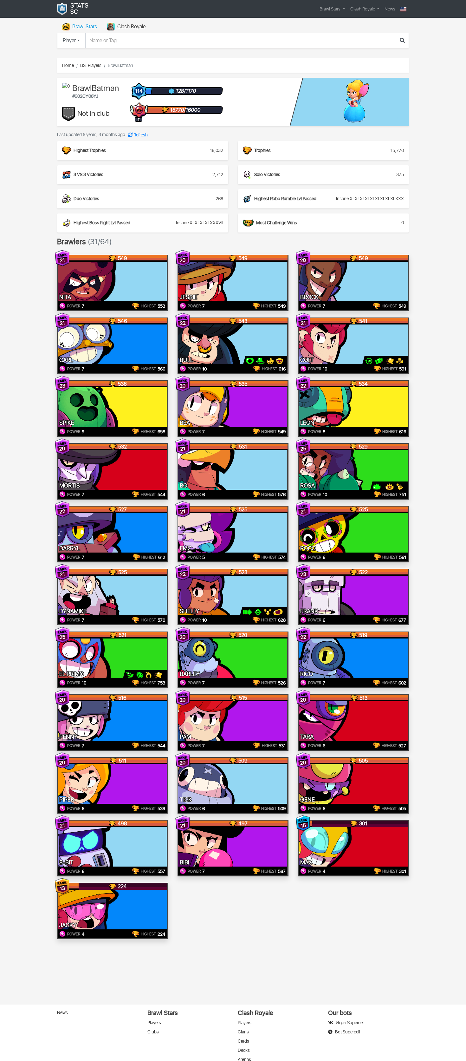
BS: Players (90, 65)
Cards (243, 1041)
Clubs (153, 1032)
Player (69, 40)
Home (68, 65)
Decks (244, 1050)
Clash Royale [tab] (131, 26)
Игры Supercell (350, 1022)
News (390, 9)
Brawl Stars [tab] (84, 26)
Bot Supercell (347, 1032)
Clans (243, 1032)
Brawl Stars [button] (330, 9)
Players (154, 1022)
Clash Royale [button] (363, 9)
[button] (403, 9)
